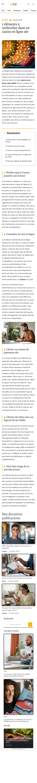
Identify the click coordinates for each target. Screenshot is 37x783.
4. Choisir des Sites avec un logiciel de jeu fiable (18, 156)
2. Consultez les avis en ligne (15, 146)
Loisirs (4, 551)
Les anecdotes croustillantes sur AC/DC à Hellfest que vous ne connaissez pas (18, 720)
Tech (5, 671)
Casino (22, 279)
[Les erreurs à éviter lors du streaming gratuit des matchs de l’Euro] (18, 651)
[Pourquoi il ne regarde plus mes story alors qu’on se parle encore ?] (18, 595)
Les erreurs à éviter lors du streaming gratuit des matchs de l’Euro (17, 675)
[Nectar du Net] (13, 4)
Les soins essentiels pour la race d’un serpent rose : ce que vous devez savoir (18, 740)
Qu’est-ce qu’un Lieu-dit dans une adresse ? (17, 578)
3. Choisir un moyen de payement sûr (17, 150)
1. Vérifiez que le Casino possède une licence (17, 141)
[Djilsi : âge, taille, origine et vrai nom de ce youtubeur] (18, 533)
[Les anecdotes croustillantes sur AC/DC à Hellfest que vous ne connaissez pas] (18, 696)
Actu (4, 581)
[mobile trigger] (3, 4)
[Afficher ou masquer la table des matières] (26, 133)
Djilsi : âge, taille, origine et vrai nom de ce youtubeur (16, 547)
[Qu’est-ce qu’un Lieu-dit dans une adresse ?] (18, 565)
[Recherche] (28, 4)
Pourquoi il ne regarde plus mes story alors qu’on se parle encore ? (17, 609)
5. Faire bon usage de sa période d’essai (18, 161)
